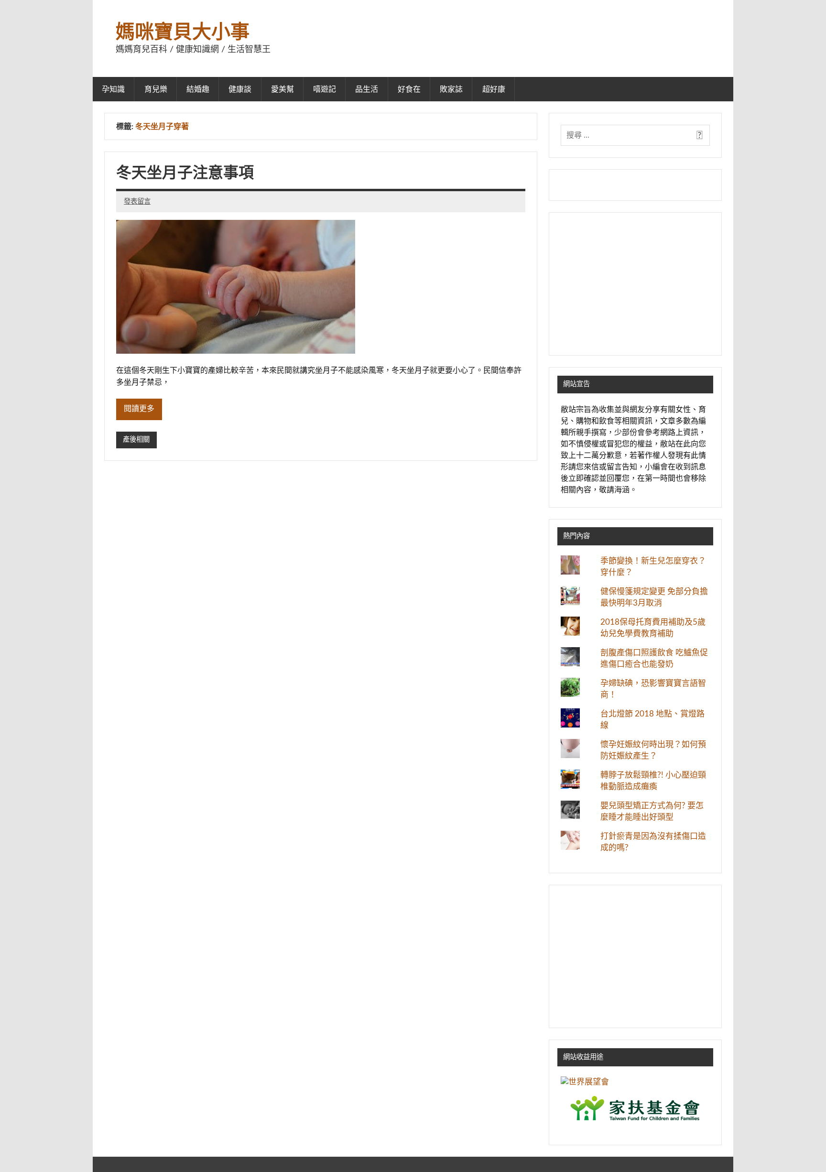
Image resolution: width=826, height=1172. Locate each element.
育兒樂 (155, 89)
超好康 (493, 89)
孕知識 (113, 89)
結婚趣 (197, 89)
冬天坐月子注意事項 (185, 173)
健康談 (239, 89)
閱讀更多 (139, 408)
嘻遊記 (324, 89)
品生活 (366, 89)
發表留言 (137, 201)
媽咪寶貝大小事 (183, 32)
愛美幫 (282, 89)
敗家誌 (451, 89)
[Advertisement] (635, 284)
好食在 (409, 89)
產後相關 (136, 439)
